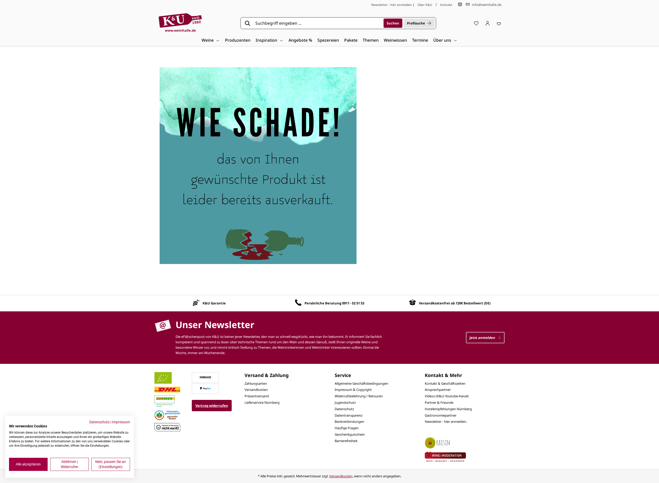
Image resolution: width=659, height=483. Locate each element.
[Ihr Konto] (487, 23)
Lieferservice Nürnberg (262, 402)
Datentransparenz (348, 415)
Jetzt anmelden (483, 337)
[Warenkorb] (499, 23)
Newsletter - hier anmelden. (446, 421)
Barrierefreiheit (346, 440)
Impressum (121, 422)
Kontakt (446, 5)
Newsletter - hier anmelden (391, 5)
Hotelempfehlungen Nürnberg (448, 409)
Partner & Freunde (439, 402)
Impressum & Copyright (353, 389)
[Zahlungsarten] (205, 376)
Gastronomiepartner (440, 415)
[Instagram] (460, 4)
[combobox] (318, 23)
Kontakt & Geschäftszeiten (445, 383)
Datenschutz (344, 409)
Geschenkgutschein (350, 434)
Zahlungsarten (256, 383)
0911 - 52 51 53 (353, 303)
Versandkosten (256, 389)
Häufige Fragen (347, 428)
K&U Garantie (214, 303)
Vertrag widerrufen (211, 405)
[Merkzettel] (476, 23)
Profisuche (416, 23)
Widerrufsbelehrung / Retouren (359, 396)
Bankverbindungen (349, 421)
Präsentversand (257, 396)
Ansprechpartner (438, 389)
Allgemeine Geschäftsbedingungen (361, 383)
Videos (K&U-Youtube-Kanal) (447, 396)
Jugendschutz (345, 402)
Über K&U (425, 5)
